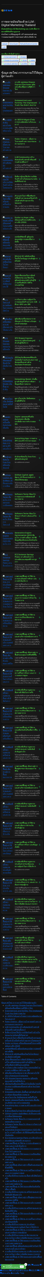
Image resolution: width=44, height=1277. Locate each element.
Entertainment (10, 57)
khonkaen (14, 43)
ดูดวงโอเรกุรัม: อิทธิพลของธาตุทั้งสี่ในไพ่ (21, 1097)
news (32, 60)
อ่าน (22, 1266)
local (24, 60)
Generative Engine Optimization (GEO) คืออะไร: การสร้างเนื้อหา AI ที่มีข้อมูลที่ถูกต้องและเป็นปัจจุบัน (23, 1132)
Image (23, 57)
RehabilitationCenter (29, 43)
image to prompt (11, 60)
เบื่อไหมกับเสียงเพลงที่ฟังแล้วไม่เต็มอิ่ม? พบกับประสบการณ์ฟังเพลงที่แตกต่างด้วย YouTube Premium (23, 1086)
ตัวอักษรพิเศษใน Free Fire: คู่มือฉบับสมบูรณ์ (22, 1111)
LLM (4, 47)
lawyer (5, 43)
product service (11, 63)
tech (32, 63)
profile (24, 63)
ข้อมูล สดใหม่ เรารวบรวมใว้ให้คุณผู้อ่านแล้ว (18, 1002)
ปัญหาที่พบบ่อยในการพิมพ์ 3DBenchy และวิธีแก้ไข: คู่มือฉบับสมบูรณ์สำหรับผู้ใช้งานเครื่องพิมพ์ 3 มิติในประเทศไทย (23, 1062)
